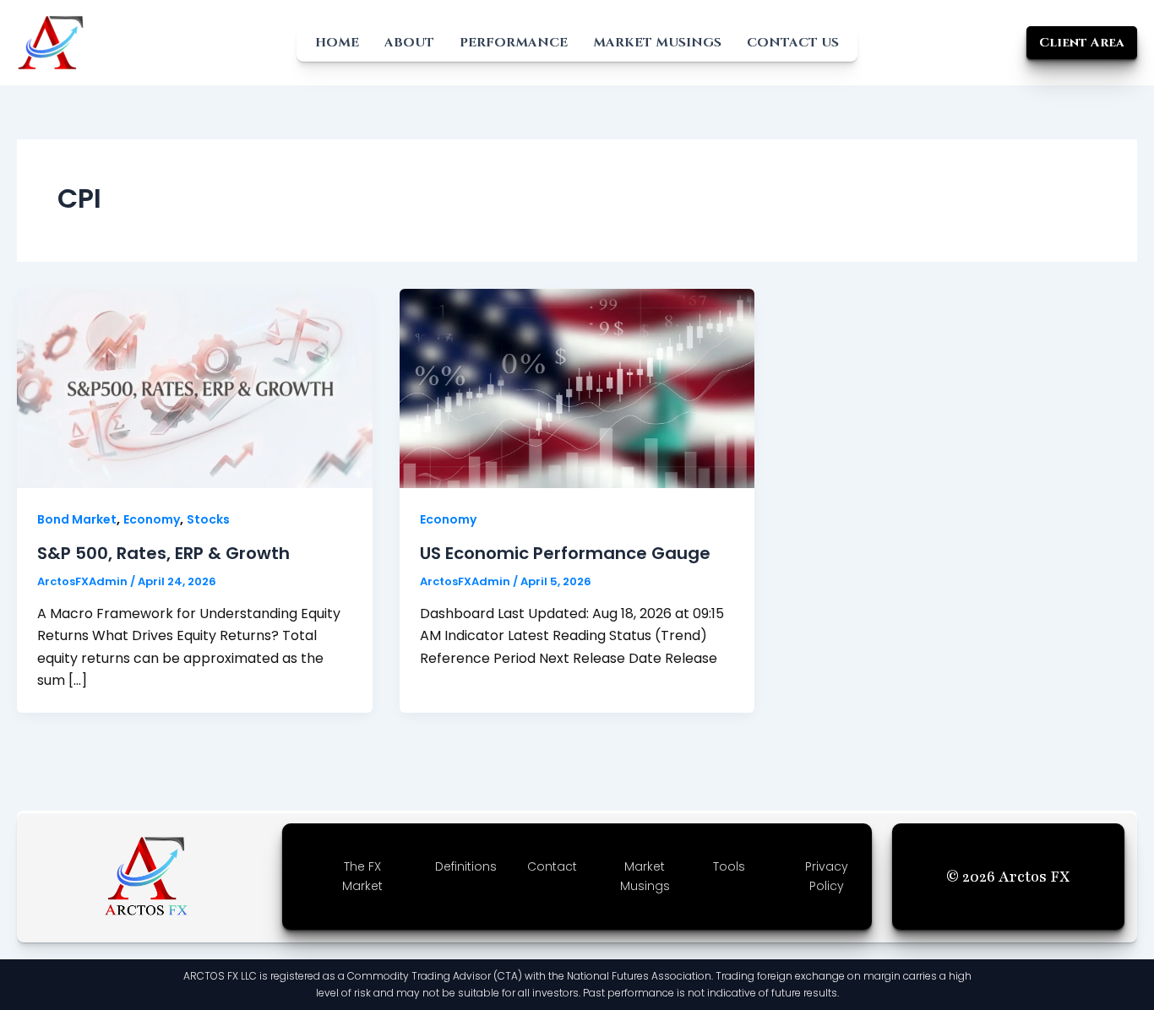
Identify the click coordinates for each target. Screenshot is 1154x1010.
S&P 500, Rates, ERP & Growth (163, 553)
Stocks (208, 519)
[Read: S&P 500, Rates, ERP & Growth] (195, 387)
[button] (1081, 42)
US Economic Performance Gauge (565, 553)
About (409, 43)
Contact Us (793, 43)
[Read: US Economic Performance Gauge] (577, 387)
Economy (151, 519)
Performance (514, 43)
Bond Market (77, 519)
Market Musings (657, 43)
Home (337, 43)
